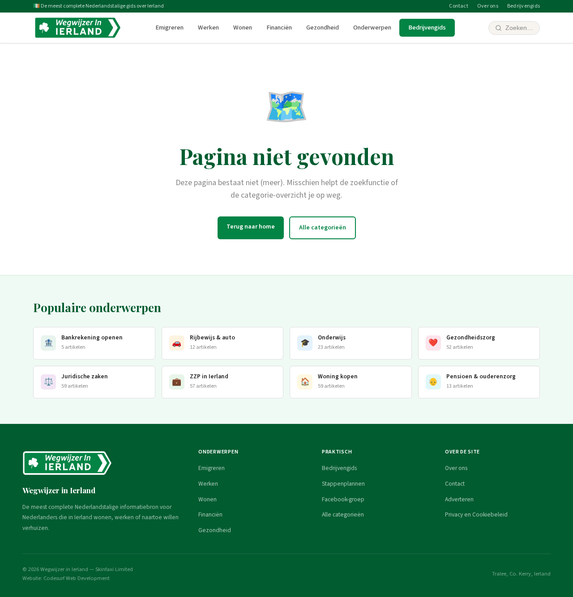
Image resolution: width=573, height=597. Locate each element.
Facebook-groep (343, 499)
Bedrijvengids (523, 6)
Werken (208, 27)
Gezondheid (322, 27)
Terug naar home (251, 226)
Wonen (242, 27)
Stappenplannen (343, 483)
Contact (458, 6)
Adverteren (459, 499)
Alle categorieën (322, 227)
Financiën (279, 27)
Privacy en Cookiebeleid (476, 514)
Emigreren (169, 27)
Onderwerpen (372, 27)
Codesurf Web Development (76, 578)
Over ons (487, 6)
